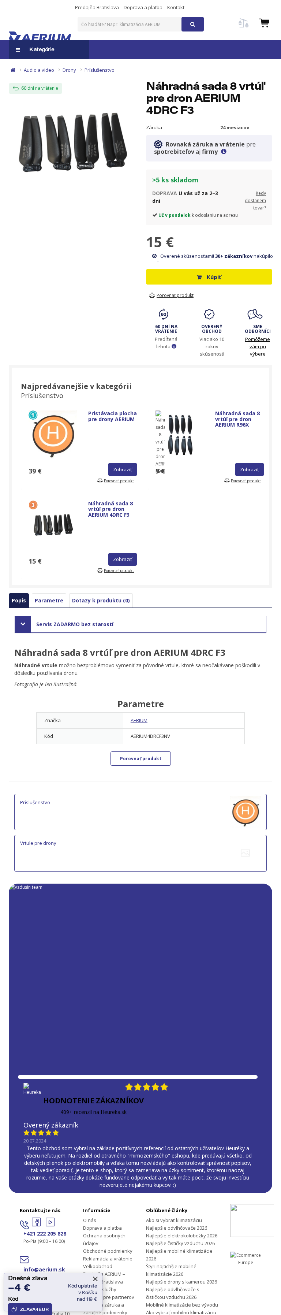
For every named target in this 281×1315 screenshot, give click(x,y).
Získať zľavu (140, 726)
